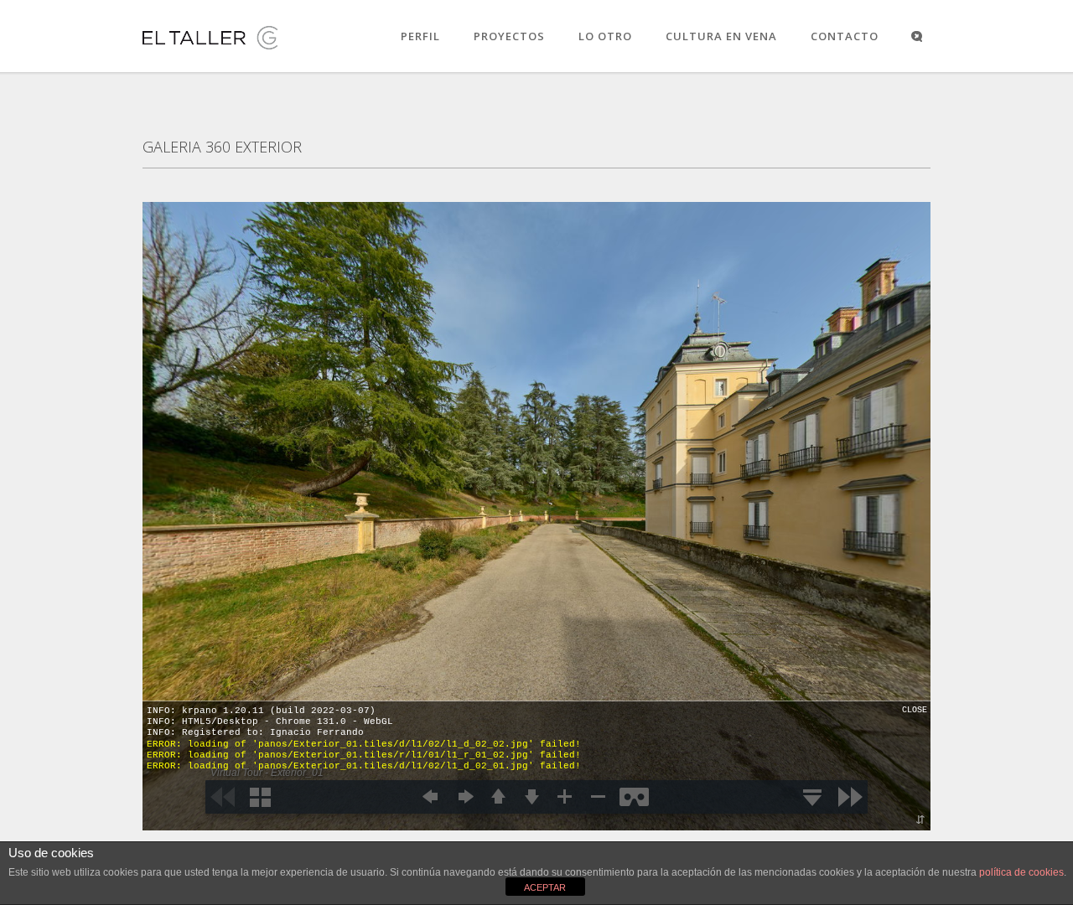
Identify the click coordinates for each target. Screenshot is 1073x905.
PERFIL (420, 36)
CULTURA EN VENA (721, 36)
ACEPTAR (545, 887)
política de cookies (1021, 872)
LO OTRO (605, 36)
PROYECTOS (509, 36)
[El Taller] (210, 49)
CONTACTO (845, 36)
